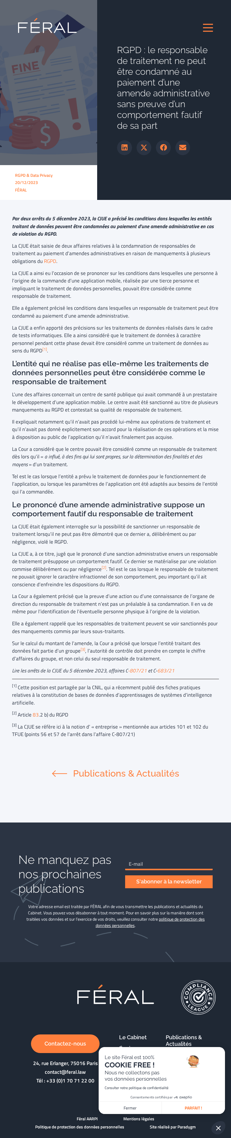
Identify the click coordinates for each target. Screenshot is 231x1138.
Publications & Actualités (184, 1040)
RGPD (50, 261)
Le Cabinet (133, 1037)
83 (36, 715)
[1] (44, 349)
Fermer (130, 1108)
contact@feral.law (65, 1072)
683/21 (165, 671)
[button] (124, 147)
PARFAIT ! (193, 1108)
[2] (104, 567)
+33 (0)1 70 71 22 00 (70, 1081)
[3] (83, 649)
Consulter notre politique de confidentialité (136, 1088)
